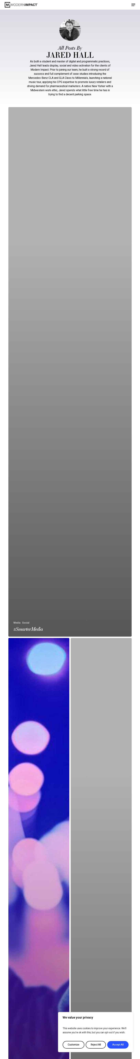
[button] (133, 5)
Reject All (96, 1044)
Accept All (118, 1044)
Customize (73, 1044)
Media (16, 622)
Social (25, 622)
